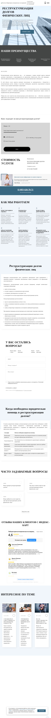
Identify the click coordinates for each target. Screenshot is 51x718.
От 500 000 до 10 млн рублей (34, 137)
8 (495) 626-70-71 (25, 189)
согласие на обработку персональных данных (17, 35)
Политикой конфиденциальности (18, 36)
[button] (17, 149)
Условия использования (28, 390)
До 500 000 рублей (9, 137)
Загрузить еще (25, 511)
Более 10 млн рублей (10, 141)
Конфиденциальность (19, 390)
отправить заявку (26, 31)
